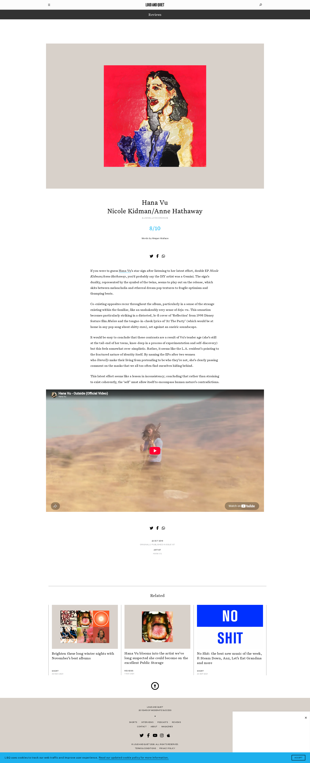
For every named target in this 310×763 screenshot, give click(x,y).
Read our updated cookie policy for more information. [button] (134, 757)
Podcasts (162, 722)
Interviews (147, 722)
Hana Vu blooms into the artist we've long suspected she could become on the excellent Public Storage (156, 658)
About (154, 726)
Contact (142, 726)
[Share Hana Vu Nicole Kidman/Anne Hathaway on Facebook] (157, 256)
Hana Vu (125, 271)
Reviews (176, 722)
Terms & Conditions (145, 748)
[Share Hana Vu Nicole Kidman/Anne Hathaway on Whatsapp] (163, 256)
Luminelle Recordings (155, 218)
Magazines (167, 726)
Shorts (133, 722)
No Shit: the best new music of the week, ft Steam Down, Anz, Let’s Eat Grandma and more (229, 658)
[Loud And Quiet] (155, 5)
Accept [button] (298, 758)
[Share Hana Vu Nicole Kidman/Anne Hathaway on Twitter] (151, 256)
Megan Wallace (160, 238)
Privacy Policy (167, 748)
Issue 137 (170, 544)
